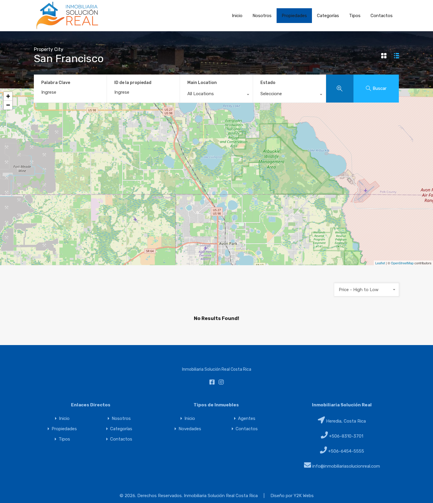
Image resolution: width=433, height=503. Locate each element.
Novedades (190, 429)
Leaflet (380, 262)
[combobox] (216, 95)
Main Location (202, 82)
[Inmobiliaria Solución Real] (67, 27)
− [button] (8, 105)
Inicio (237, 15)
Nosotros (262, 15)
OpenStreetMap (402, 262)
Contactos (382, 15)
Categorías (328, 15)
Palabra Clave (55, 82)
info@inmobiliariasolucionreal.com (346, 466)
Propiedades (294, 15)
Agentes (246, 418)
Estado (267, 82)
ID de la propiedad (132, 82)
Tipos (355, 15)
